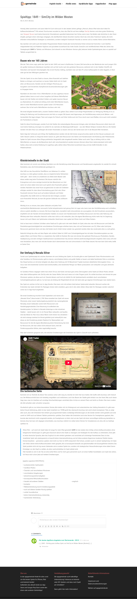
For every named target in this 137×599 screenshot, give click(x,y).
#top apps (113, 4)
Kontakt (90, 577)
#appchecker (100, 4)
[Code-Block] (59, 526)
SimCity (87, 31)
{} (65, 526)
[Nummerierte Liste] (51, 526)
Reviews (31, 21)
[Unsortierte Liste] (54, 526)
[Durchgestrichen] (48, 526)
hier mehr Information (69, 589)
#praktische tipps (86, 4)
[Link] (62, 526)
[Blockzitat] (57, 526)
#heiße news (71, 4)
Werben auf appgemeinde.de (98, 588)
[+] (68, 526)
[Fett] (40, 526)
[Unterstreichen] (45, 526)
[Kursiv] (43, 526)
